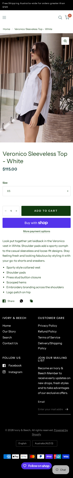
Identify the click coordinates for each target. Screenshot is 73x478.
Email (41, 401)
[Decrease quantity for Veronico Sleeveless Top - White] (6, 211)
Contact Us (10, 343)
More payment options (36, 231)
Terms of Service (49, 337)
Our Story (9, 331)
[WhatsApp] (22, 300)
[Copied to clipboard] (32, 301)
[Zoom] (65, 41)
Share (11, 300)
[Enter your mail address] (67, 409)
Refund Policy (47, 331)
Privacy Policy (47, 325)
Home (6, 29)
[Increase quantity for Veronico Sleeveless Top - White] (16, 211)
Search (7, 337)
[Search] (60, 17)
